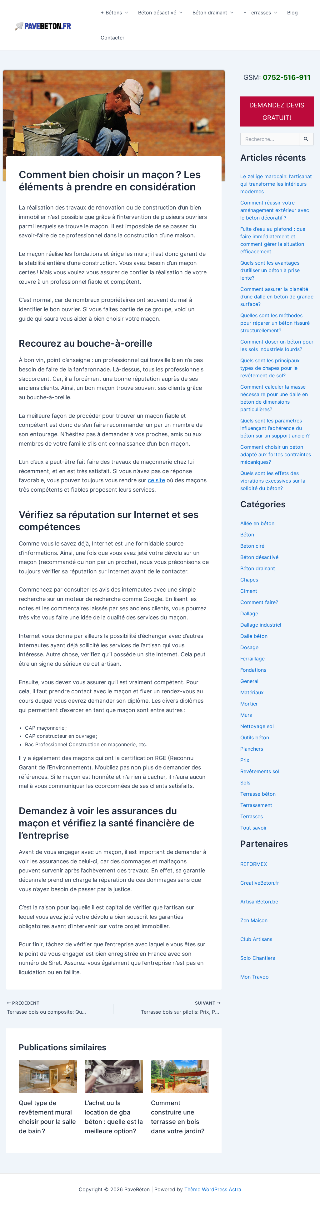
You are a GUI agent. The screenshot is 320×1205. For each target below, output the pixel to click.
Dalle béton (254, 636)
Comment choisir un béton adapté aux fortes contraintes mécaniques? (275, 454)
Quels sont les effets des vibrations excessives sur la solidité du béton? (272, 480)
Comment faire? (259, 602)
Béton (247, 534)
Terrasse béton (258, 794)
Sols (245, 782)
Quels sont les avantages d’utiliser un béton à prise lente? (270, 270)
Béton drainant (209, 12)
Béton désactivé (157, 12)
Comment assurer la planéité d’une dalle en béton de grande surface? (276, 296)
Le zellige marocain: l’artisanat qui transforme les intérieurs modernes (276, 183)
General (249, 681)
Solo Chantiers (257, 958)
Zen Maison (254, 920)
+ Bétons (111, 12)
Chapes (249, 580)
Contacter (112, 37)
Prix (244, 760)
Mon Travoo (254, 977)
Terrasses (251, 816)
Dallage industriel (260, 625)
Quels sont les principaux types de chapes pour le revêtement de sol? (270, 368)
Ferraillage (252, 658)
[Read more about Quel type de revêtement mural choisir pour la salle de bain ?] (48, 1076)
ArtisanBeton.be (259, 901)
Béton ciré (252, 546)
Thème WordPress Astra (212, 1189)
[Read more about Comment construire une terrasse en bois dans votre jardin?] (180, 1076)
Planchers (251, 749)
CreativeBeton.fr (259, 883)
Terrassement (256, 805)
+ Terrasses (257, 12)
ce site (156, 480)
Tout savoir (253, 828)
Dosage (249, 647)
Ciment (248, 591)
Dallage (249, 613)
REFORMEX (253, 864)
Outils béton (254, 737)
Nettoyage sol (257, 726)
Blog (292, 12)
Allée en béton (257, 523)
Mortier (249, 704)
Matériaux (252, 692)
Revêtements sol (259, 771)
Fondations (253, 670)
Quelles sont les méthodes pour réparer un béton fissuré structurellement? (275, 323)
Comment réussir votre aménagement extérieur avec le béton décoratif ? (274, 210)
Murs (246, 715)
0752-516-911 (287, 77)
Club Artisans (256, 939)
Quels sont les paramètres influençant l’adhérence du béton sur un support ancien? (275, 428)
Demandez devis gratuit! (276, 111)
